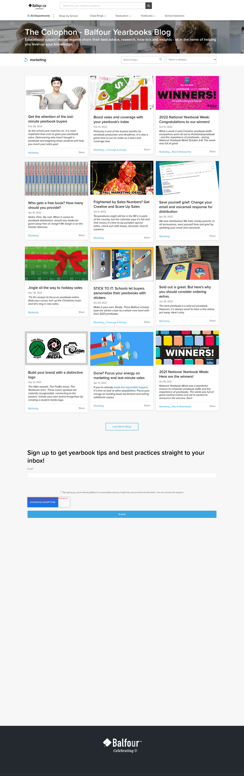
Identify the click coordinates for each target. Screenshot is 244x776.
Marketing (33, 152)
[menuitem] (40, 16)
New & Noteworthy (181, 151)
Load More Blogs (122, 426)
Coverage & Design (116, 149)
